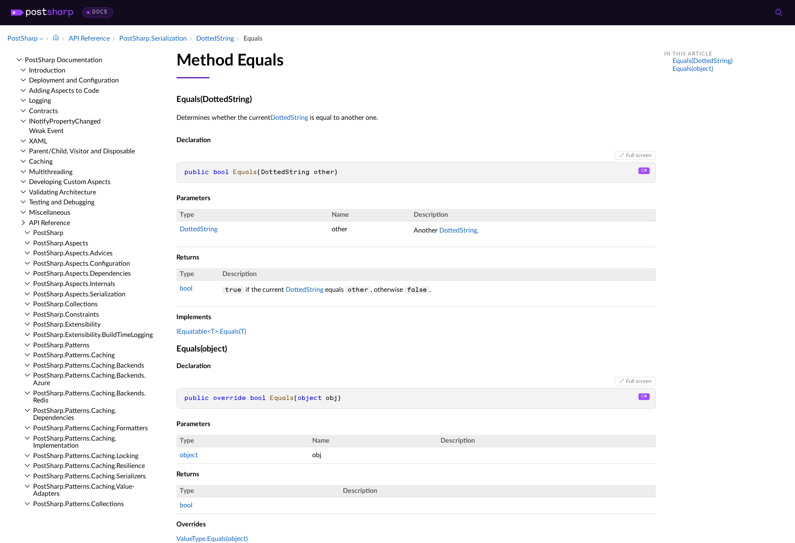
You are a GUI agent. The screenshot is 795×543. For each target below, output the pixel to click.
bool (186, 288)
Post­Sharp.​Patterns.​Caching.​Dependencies (74, 414)
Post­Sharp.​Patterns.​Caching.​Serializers (89, 476)
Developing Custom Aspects (70, 182)
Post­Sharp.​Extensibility (67, 324)
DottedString (289, 117)
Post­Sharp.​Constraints (66, 314)
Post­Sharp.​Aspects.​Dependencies (82, 273)
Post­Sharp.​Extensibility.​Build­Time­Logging (93, 335)
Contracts (43, 111)
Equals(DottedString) (702, 61)
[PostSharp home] (42, 12)
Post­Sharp (48, 233)
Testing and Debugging (61, 202)
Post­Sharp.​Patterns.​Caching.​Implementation (74, 442)
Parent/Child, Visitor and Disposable (82, 151)
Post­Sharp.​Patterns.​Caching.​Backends (88, 365)
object (189, 455)
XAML (38, 141)
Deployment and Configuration (74, 80)
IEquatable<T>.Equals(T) (211, 331)
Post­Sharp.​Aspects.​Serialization (79, 294)
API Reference (49, 223)
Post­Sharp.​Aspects (60, 243)
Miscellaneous (49, 212)
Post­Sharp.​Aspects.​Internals (74, 284)
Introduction (47, 70)
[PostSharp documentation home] (56, 38)
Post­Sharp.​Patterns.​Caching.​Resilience (89, 466)
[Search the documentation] (778, 12)
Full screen (638, 155)
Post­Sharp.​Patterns (61, 345)
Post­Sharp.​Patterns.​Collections (78, 504)
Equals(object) (692, 68)
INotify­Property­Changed (65, 121)
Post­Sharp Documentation (63, 60)
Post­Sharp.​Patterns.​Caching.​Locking (85, 456)
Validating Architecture (62, 192)
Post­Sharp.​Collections (65, 304)
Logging (40, 100)
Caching (41, 161)
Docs (100, 12)
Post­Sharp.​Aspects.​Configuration (81, 263)
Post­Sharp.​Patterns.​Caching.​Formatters (90, 428)
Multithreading (50, 172)
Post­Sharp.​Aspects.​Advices (73, 253)
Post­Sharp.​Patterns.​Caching (74, 355)
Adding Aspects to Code (64, 90)
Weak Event (46, 131)
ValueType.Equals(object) (212, 539)
